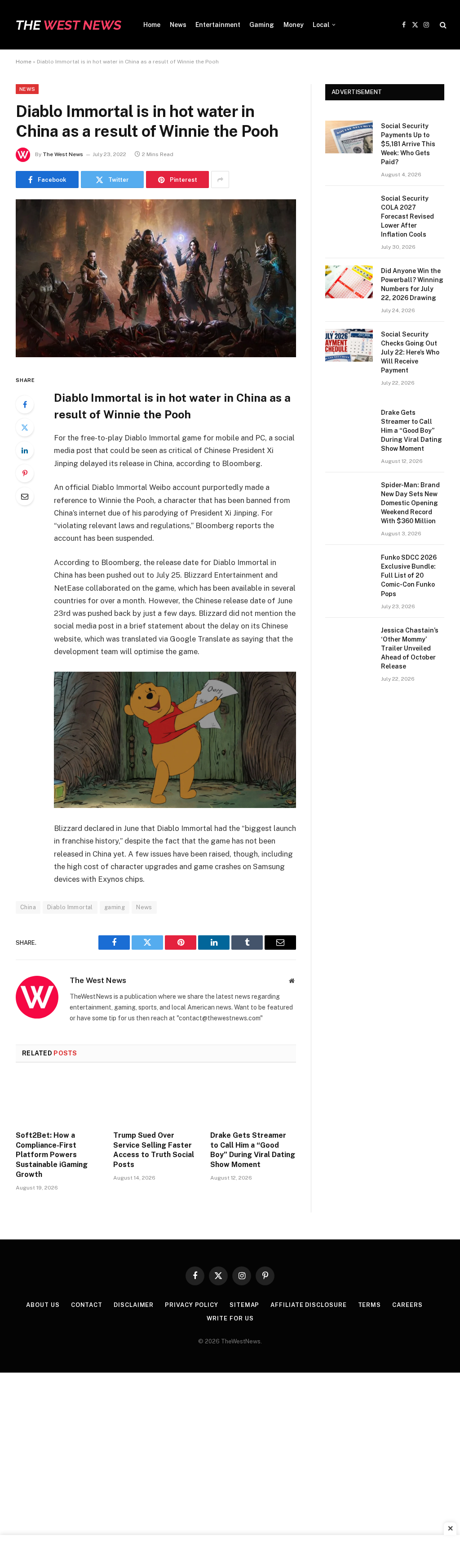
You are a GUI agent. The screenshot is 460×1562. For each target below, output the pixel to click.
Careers (407, 1305)
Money (293, 24)
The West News (63, 154)
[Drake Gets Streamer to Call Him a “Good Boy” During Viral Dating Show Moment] (253, 1099)
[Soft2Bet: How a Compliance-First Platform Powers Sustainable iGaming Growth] (59, 1099)
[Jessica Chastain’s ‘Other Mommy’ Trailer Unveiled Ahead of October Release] (349, 641)
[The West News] (68, 24)
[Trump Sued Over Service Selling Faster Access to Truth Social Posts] (156, 1099)
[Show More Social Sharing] (220, 179)
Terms (369, 1305)
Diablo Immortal (70, 907)
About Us (42, 1305)
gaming (114, 907)
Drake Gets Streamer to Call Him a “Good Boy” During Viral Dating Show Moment (252, 1150)
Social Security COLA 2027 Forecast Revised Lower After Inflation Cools (407, 216)
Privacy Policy (191, 1305)
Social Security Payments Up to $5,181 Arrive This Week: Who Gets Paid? (408, 144)
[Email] (25, 496)
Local (321, 24)
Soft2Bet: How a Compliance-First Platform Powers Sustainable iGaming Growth (52, 1155)
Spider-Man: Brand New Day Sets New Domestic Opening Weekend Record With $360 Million (410, 503)
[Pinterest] (25, 473)
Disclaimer (134, 1305)
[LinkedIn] (25, 450)
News (178, 24)
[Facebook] (25, 404)
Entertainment (217, 24)
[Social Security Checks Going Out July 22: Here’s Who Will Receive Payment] (349, 345)
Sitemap (244, 1305)
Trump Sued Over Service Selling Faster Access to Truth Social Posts (153, 1150)
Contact (86, 1305)
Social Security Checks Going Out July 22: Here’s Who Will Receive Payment (410, 352)
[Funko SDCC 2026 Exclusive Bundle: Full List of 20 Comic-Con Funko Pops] (349, 568)
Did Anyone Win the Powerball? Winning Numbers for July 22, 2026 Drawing (412, 284)
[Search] (442, 25)
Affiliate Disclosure (308, 1305)
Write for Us (230, 1318)
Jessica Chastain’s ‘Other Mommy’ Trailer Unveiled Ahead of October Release (409, 648)
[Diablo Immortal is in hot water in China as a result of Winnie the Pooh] (156, 355)
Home (151, 24)
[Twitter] (25, 427)
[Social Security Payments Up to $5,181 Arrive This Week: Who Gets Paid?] (349, 137)
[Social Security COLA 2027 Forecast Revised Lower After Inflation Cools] (349, 209)
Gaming (261, 24)
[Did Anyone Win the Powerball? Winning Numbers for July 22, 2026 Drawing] (349, 281)
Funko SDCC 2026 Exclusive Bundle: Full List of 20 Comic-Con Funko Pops (409, 575)
